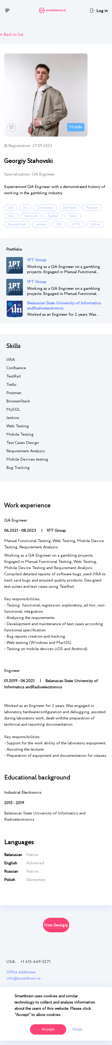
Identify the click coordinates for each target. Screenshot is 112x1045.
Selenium (31, 216)
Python (95, 224)
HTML (76, 224)
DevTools (69, 208)
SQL (11, 216)
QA (10, 208)
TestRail (52, 216)
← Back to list (11, 35)
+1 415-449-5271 (35, 962)
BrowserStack (17, 224)
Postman (92, 208)
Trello (72, 216)
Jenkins (41, 224)
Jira (25, 208)
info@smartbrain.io (23, 978)
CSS (59, 224)
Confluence (45, 208)
